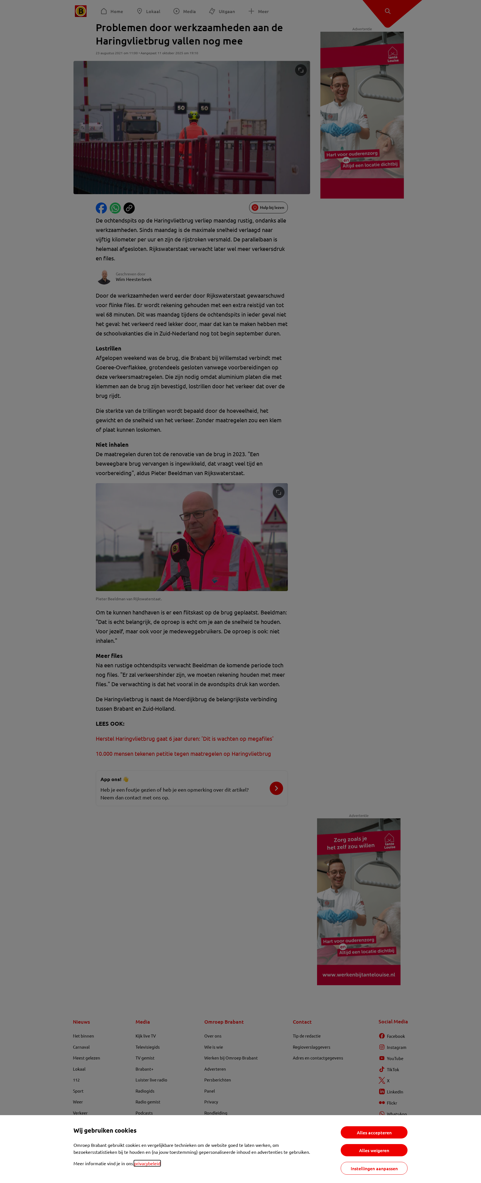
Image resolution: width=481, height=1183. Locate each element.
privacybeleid (147, 1163)
